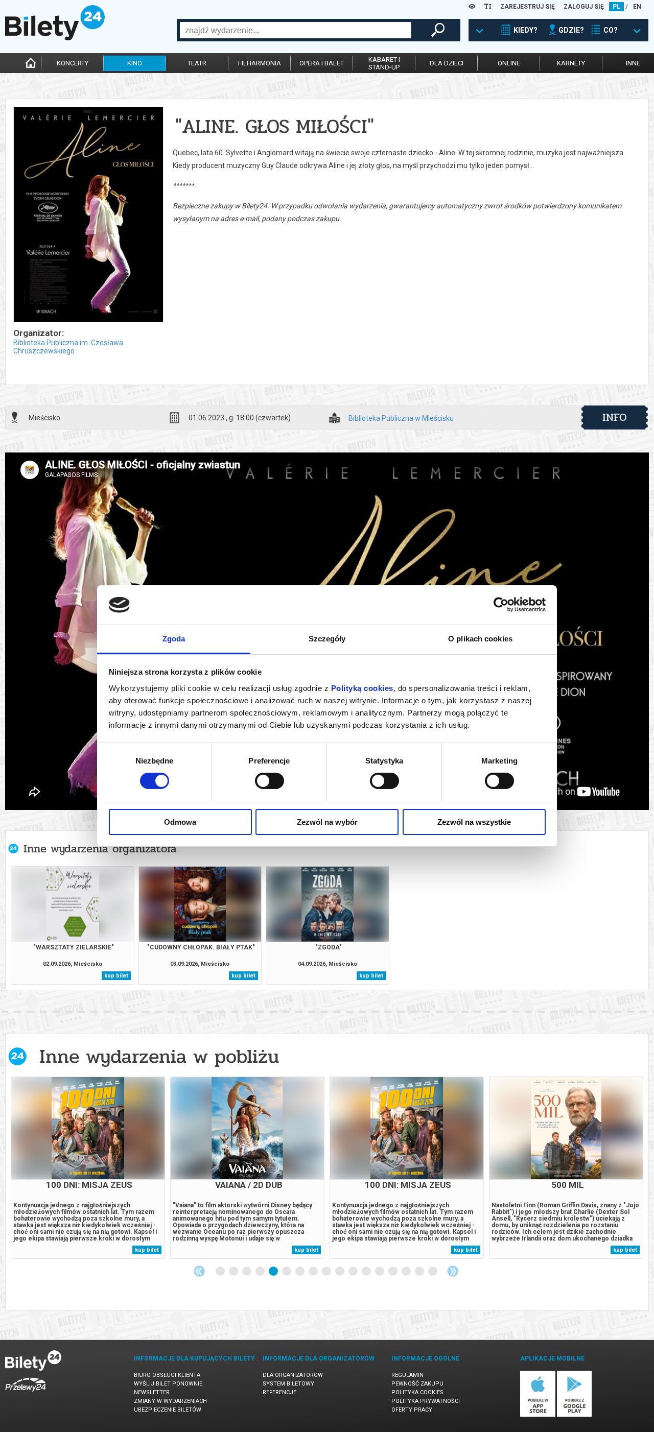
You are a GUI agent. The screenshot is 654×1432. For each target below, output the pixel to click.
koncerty (72, 63)
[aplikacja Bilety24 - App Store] (537, 1415)
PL (616, 6)
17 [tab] (433, 1272)
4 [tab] (260, 1272)
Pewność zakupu (417, 1383)
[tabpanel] (88, 1168)
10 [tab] (340, 1272)
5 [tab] (274, 1272)
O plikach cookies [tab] (480, 638)
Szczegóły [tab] (327, 638)
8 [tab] (314, 1272)
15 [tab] (407, 1272)
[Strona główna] (55, 38)
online (509, 63)
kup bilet (116, 975)
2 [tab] (234, 1272)
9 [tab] (327, 1272)
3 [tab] (247, 1272)
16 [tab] (420, 1272)
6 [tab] (287, 1272)
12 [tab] (367, 1272)
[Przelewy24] (25, 1393)
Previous (199, 1271)
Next (452, 1271)
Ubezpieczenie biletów (167, 1409)
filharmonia (259, 63)
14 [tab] (393, 1272)
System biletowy (288, 1383)
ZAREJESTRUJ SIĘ (527, 6)
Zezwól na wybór (327, 822)
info (614, 417)
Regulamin (407, 1375)
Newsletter (152, 1392)
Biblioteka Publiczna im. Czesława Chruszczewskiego (68, 347)
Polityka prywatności (425, 1401)
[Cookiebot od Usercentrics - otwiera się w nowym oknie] (501, 604)
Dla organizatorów (293, 1375)
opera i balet (321, 63)
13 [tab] (380, 1272)
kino (134, 63)
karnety (571, 63)
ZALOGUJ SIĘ (584, 6)
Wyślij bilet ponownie (168, 1383)
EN (637, 6)
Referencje (279, 1392)
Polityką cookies (362, 688)
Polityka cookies (417, 1392)
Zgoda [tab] (173, 638)
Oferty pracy (411, 1409)
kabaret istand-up (384, 63)
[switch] (269, 781)
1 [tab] (221, 1272)
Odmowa (180, 822)
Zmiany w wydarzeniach (170, 1401)
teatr (197, 63)
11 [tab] (353, 1272)
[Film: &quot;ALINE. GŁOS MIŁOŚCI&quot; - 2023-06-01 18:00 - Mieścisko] (87, 215)
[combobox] (295, 30)
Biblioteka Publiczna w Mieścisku (401, 418)
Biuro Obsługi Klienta (167, 1375)
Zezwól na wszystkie (474, 822)
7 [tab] (300, 1272)
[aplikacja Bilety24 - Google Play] (574, 1415)
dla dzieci (446, 63)
